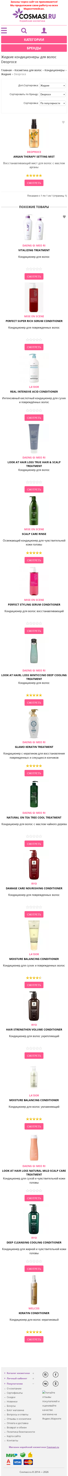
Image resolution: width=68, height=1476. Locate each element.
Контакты (12, 1440)
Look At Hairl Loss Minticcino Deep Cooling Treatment (34, 675)
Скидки (11, 1397)
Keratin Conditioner (34, 1311)
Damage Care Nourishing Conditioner (34, 886)
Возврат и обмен (17, 1427)
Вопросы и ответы (17, 1414)
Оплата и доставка (17, 1423)
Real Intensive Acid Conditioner (34, 389)
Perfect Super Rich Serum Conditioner (34, 318)
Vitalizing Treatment (34, 248)
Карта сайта (14, 1436)
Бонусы (11, 1405)
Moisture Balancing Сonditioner (34, 956)
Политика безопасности (21, 1431)
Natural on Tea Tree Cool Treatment (34, 815)
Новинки (12, 1401)
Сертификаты (15, 1392)
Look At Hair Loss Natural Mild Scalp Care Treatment (34, 1170)
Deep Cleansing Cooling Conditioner (34, 1240)
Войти (44, 31)
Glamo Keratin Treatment (34, 744)
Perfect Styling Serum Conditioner (34, 602)
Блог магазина (15, 1410)
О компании (14, 1388)
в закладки (63, 122)
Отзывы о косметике (19, 1418)
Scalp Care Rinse (34, 531)
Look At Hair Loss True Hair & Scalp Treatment (34, 462)
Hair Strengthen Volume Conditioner (34, 1027)
